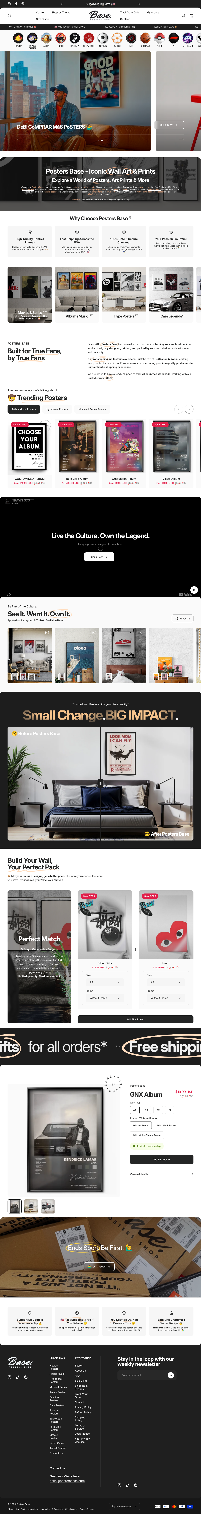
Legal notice (45, 1509)
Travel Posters (58, 1448)
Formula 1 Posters (55, 1428)
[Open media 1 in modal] (64, 1140)
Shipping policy (71, 1509)
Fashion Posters (54, 1398)
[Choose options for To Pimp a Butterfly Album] (31, 676)
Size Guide (81, 1380)
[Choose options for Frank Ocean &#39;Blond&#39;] (61, 676)
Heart (166, 963)
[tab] (24, 409)
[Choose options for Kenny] (109, 676)
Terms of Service (80, 1427)
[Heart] (166, 924)
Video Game (57, 1443)
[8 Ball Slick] (105, 924)
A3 (146, 1110)
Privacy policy (13, 1509)
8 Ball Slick (105, 963)
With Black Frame (166, 1125)
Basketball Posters (56, 1420)
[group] (18, 39)
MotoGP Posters (54, 1436)
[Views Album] (171, 447)
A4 (134, 1110)
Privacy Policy (83, 1407)
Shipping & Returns (81, 1387)
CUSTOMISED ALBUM (30, 478)
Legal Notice (82, 1433)
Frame (89, 991)
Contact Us (56, 1453)
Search (79, 1365)
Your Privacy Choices (82, 1440)
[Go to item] (15, 1206)
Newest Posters (54, 1367)
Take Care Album (76, 478)
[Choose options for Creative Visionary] (156, 676)
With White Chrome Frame (146, 1135)
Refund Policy (83, 1412)
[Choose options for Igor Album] (164, 676)
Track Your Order (81, 1395)
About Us (80, 1370)
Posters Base (137, 1085)
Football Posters (54, 1412)
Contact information (29, 1509)
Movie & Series (58, 1387)
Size (88, 975)
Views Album (171, 478)
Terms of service (87, 1509)
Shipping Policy (80, 1419)
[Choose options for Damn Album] (23, 676)
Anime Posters (58, 1392)
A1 (169, 1110)
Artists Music (57, 1373)
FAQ (77, 1375)
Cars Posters (57, 1405)
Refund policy (57, 1509)
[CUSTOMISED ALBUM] (30, 447)
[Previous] (61, 4)
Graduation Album (124, 478)
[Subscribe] (171, 1375)
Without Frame (140, 1125)
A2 (158, 1110)
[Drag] (100, 783)
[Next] (139, 4)
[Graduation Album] (124, 447)
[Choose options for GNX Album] (14, 676)
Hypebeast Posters (56, 1380)
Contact (79, 1402)
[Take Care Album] (77, 447)
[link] (99, 1266)
